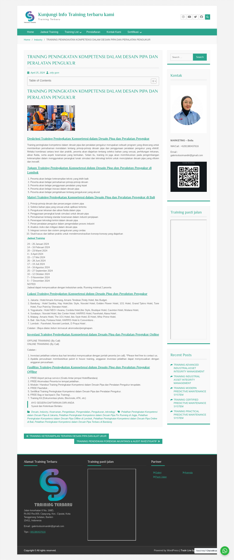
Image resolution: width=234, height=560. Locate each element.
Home (30, 32)
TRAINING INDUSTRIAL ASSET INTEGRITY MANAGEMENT (187, 379)
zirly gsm (54, 72)
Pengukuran (97, 411)
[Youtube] (189, 17)
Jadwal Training (49, 32)
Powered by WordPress (166, 550)
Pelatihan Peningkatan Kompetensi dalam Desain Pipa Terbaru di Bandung (73, 421)
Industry (44, 411)
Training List (71, 32)
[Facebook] (201, 17)
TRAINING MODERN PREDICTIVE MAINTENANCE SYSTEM (190, 391)
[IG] (183, 17)
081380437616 (38, 532)
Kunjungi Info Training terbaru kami (76, 14)
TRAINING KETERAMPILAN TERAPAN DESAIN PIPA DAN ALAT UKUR (67, 436)
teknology (110, 411)
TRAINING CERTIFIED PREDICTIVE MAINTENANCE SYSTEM (190, 403)
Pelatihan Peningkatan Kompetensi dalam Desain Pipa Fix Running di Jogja (98, 415)
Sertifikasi (133, 32)
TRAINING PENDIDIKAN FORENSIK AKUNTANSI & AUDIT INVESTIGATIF (117, 441)
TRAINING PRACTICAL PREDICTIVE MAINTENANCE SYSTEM (190, 414)
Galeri (158, 472)
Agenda (189, 472)
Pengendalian (83, 411)
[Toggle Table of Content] (152, 81)
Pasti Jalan (161, 476)
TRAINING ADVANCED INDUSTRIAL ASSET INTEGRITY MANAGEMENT (189, 368)
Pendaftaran (93, 32)
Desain (35, 411)
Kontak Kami (114, 32)
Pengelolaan (68, 411)
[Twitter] (195, 17)
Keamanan (55, 411)
